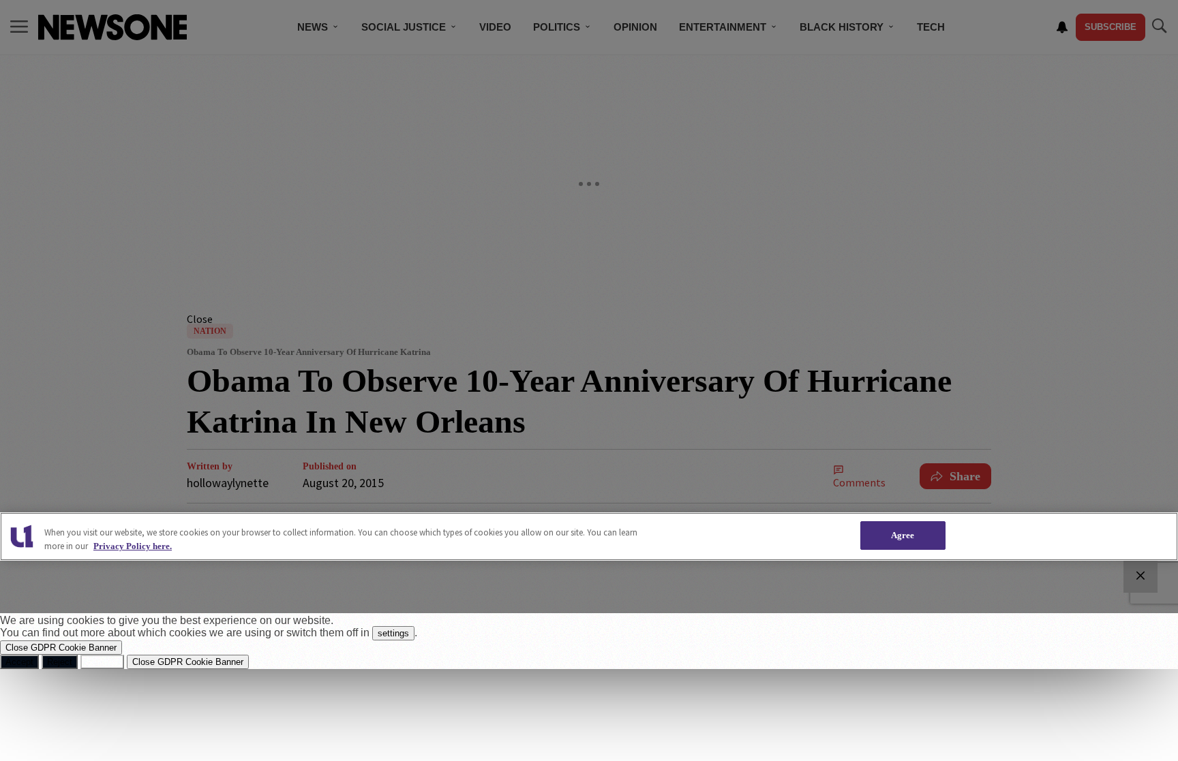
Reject (59, 662)
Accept (19, 662)
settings (393, 633)
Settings (102, 662)
